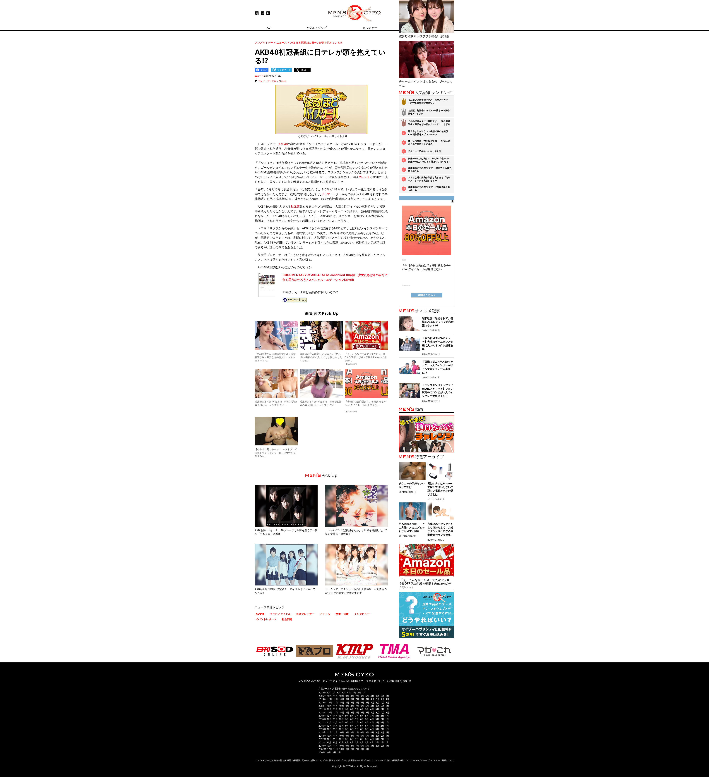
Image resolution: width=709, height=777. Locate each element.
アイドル (271, 81)
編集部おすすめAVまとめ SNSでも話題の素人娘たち (429, 170)
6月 (339, 692)
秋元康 (295, 206)
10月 (341, 696)
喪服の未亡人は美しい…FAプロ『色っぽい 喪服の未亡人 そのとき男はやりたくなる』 (429, 160)
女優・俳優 (342, 613)
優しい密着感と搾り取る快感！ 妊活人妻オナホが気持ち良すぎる (429, 142)
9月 (347, 696)
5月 (344, 692)
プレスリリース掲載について (441, 760)
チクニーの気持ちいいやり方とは (424, 151)
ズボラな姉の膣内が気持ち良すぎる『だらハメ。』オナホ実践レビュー (429, 179)
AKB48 (282, 81)
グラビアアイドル (280, 613)
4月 (349, 692)
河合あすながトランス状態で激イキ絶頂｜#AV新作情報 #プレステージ (429, 133)
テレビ (261, 81)
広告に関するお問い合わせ (335, 760)
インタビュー (362, 613)
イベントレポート (266, 619)
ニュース (259, 75)
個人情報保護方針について (399, 760)
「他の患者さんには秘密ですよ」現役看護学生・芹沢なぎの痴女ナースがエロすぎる (429, 123)
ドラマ (325, 194)
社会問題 (287, 619)
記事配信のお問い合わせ (359, 760)
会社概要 (287, 760)
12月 (329, 696)
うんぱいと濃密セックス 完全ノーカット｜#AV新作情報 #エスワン (429, 101)
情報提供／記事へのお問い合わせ (307, 760)
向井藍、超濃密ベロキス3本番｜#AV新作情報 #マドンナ (429, 112)
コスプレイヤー (305, 613)
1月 (364, 692)
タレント (364, 177)
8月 (329, 692)
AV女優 (260, 613)
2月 (359, 692)
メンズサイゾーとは (264, 760)
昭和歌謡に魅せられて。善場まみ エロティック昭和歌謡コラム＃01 (438, 322)
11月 (335, 696)
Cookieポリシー (419, 760)
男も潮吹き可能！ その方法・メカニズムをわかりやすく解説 (412, 527)
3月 (354, 692)
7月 (334, 692)
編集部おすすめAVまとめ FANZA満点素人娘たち (429, 189)
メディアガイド (379, 760)
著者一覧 (278, 760)
